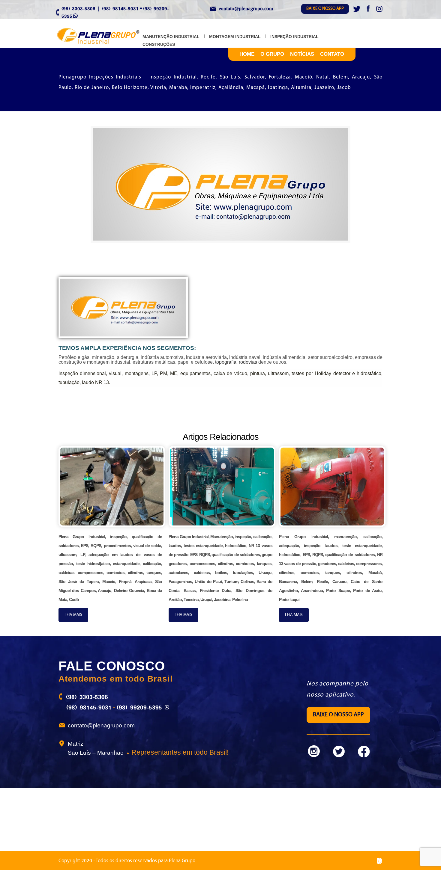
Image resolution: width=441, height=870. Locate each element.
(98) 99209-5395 (139, 707)
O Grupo (272, 54)
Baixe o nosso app (325, 9)
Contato (332, 54)
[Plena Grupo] (105, 36)
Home (246, 54)
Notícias (302, 54)
